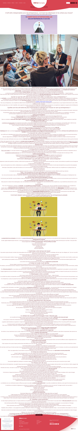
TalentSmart (17, 130)
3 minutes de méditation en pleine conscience (51, 396)
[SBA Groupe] (73, 428)
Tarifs (16, 2)
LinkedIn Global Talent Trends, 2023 (43, 101)
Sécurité (38, 420)
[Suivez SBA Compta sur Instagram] (52, 424)
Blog (24, 2)
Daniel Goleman (69, 93)
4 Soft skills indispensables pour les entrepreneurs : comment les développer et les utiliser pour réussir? (39, 13)
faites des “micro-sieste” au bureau (38, 311)
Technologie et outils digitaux (23, 422)
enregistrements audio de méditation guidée (59, 395)
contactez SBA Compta (38, 191)
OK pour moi (5, 428)
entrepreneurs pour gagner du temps (51, 258)
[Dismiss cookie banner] (12, 417)
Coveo (50, 120)
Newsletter (38, 422)
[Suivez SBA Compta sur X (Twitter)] (56, 424)
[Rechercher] (76, 3)
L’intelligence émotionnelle (8, 123)
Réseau (13, 2)
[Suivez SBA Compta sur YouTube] (53, 424)
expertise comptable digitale (19, 325)
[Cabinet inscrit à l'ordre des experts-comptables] (54, 420)
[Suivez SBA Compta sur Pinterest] (58, 424)
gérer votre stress (40, 391)
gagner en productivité (57, 265)
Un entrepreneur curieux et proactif (9, 278)
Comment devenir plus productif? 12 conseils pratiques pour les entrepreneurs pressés (39, 195)
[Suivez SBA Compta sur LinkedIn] (50, 424)
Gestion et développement (37, 193)
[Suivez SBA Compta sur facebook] (55, 424)
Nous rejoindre (39, 421)
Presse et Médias (21, 421)
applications (40, 258)
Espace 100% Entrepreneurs (23, 423)
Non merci (11, 428)
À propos (20, 2)
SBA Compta (48, 14)
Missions (4, 2)
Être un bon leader (5, 150)
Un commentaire (47, 193)
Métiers (9, 2)
